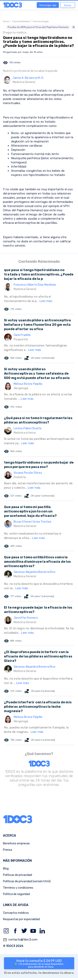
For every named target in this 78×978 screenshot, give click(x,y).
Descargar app (47, 5)
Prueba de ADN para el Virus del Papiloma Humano (38, 27)
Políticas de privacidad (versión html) (27, 881)
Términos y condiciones (18, 887)
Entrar (67, 5)
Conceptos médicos (16, 913)
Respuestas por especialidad (21, 919)
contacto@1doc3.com (20, 940)
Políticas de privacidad (17, 875)
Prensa (7, 850)
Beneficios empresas (16, 843)
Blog (6, 868)
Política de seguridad (16, 894)
